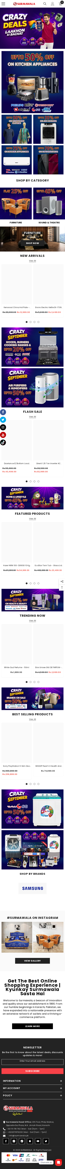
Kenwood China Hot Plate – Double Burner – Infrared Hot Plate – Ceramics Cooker (16, 307)
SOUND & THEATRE (49, 222)
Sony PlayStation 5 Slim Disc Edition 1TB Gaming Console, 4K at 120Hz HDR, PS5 (16, 766)
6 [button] (40, 45)
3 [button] (31, 45)
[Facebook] (6, 1141)
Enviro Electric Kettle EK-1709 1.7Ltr (48, 307)
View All (32, 261)
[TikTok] (22, 1141)
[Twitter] (46, 1141)
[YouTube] (38, 1141)
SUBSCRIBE (32, 1071)
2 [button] (28, 45)
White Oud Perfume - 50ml (16, 667)
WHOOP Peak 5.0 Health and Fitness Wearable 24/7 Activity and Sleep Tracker (48, 766)
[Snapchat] (30, 1141)
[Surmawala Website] (16, 205)
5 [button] (37, 45)
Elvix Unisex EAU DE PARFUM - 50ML (48, 667)
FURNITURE (16, 222)
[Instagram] (14, 1141)
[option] (32, 28)
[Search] (45, 4)
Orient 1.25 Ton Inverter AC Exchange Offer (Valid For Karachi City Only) (48, 463)
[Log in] (52, 3)
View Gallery (32, 960)
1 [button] (25, 45)
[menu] (3, 4)
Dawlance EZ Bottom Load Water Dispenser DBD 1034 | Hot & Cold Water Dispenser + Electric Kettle (17, 463)
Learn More (32, 1026)
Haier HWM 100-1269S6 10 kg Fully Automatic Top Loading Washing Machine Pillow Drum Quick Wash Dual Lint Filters (16, 565)
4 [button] (34, 45)
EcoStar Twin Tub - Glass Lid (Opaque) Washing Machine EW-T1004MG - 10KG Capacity (48, 565)
